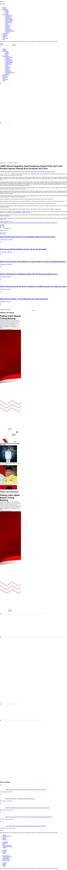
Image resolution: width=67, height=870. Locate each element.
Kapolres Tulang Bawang (24, 222)
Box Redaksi (5, 841)
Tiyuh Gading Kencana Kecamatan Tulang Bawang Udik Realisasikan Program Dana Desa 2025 (26, 826)
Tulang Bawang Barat (9, 31)
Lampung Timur (8, 21)
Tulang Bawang (8, 29)
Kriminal (7, 12)
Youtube (4, 852)
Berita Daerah (5, 33)
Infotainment (5, 35)
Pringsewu (7, 27)
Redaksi (1, 230)
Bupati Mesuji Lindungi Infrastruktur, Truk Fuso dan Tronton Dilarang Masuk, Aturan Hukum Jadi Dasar (27, 807)
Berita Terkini (5, 9)
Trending (4, 8)
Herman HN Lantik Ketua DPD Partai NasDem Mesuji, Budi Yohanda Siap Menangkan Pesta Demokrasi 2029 (29, 816)
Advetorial (5, 34)
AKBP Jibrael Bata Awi (5, 222)
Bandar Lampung (8, 15)
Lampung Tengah (9, 20)
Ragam (4, 36)
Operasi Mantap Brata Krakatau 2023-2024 (38, 222)
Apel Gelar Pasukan (14, 222)
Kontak (4, 838)
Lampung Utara (8, 22)
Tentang (4, 837)
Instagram (5, 851)
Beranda (4, 7)
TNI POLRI (5, 38)
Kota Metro (7, 16)
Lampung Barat (8, 18)
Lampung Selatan (8, 19)
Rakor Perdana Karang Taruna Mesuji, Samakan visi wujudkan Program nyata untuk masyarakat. (26, 789)
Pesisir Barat (7, 26)
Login (4, 39)
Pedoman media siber (7, 836)
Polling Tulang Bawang (7, 846)
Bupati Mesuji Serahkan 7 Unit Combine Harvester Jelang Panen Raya (20, 798)
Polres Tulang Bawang (52, 222)
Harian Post (5, 843)
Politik (6, 13)
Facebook (5, 849)
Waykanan (7, 32)
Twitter (4, 853)
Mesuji (6, 23)
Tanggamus (7, 28)
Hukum (6, 11)
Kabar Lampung (6, 14)
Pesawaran (7, 25)
